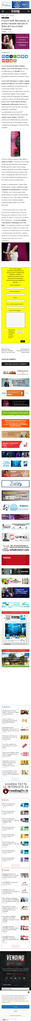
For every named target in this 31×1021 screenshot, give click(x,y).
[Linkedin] (15, 978)
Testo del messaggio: (15, 310)
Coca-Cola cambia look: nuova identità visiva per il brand (9, 745)
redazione (4, 31)
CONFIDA (6, 870)
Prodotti (12, 15)
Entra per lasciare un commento (15, 364)
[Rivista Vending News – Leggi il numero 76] (25, 859)
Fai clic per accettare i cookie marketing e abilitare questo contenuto (15, 659)
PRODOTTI (7, 707)
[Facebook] (7, 978)
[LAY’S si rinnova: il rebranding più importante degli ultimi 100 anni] (25, 720)
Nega (15, 1011)
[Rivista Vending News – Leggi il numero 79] (25, 836)
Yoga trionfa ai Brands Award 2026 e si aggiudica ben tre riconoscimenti (10, 754)
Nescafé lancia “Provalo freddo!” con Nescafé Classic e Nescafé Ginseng (10, 712)
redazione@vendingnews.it (18, 974)
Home (3, 15)
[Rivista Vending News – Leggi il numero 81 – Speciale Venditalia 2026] (25, 820)
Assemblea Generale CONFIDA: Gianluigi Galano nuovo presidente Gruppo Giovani (10, 929)
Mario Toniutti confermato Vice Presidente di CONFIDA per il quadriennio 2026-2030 (10, 899)
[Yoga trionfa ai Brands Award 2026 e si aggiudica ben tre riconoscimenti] (25, 754)
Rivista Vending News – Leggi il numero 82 (9, 812)
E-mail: (15, 297)
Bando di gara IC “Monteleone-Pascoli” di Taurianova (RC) (23, 350)
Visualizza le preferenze (15, 1015)
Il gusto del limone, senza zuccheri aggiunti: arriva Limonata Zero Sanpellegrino (10, 772)
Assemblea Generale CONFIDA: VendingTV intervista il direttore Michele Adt (10, 938)
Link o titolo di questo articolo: (15, 304)
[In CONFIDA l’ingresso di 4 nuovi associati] (25, 884)
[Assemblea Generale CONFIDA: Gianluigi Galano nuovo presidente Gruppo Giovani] (25, 928)
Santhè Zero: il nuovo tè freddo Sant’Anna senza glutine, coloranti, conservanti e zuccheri (9, 763)
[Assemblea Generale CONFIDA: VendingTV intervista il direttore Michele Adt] (25, 938)
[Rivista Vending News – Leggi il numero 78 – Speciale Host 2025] (25, 843)
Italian (7, 1019)
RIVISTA (6, 800)
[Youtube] (24, 978)
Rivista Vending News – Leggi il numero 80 (9, 828)
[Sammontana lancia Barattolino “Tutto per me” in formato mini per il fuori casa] (25, 729)
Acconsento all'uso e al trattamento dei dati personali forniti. (11, 333)
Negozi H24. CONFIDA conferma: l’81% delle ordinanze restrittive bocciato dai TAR (10, 919)
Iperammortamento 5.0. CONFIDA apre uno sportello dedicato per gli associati (10, 875)
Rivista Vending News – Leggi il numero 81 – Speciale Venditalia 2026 (10, 820)
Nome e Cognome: (15, 285)
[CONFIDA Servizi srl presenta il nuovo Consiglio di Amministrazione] (25, 891)
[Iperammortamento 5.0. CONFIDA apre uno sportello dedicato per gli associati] (25, 875)
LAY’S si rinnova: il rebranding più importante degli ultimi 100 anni (9, 720)
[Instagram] (11, 978)
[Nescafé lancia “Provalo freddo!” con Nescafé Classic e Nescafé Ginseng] (25, 712)
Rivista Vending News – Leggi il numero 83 (9, 804)
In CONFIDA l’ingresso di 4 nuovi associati (10, 883)
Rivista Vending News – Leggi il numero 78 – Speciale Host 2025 (10, 843)
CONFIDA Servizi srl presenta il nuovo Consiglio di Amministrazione (10, 891)
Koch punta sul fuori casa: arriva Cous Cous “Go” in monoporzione (9, 737)
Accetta (15, 1007)
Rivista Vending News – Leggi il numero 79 (9, 835)
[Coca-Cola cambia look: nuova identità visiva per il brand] (25, 745)
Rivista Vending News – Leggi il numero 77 (9, 851)
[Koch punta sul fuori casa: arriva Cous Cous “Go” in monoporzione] (25, 737)
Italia (7, 15)
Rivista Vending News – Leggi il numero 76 (9, 858)
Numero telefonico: (15, 291)
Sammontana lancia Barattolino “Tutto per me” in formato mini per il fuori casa (10, 729)
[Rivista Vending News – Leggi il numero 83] (25, 805)
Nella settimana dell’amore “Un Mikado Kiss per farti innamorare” (8, 350)
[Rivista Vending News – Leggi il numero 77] (25, 852)
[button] (28, 992)
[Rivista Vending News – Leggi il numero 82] (25, 812)
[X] (19, 978)
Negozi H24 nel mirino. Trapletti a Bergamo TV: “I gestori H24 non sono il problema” (9, 909)
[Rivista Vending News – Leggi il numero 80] (25, 828)
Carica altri (15, 779)
